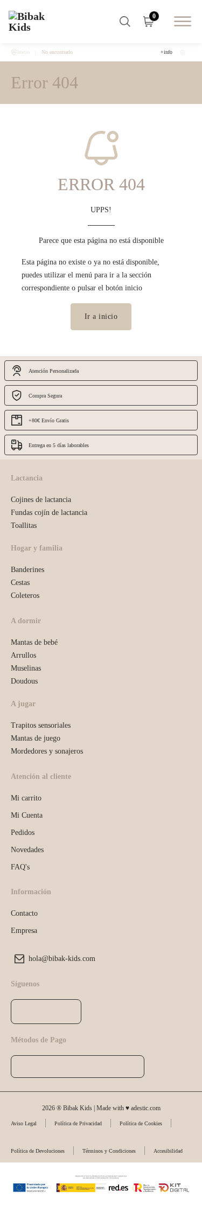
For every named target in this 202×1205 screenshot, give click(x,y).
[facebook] (25, 1011)
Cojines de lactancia (41, 499)
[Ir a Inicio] (35, 21)
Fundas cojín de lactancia (49, 512)
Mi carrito (26, 797)
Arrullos (23, 655)
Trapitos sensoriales (41, 725)
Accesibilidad (168, 1151)
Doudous (24, 681)
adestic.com (146, 1108)
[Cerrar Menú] (127, 506)
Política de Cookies (141, 1123)
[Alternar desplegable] (125, 21)
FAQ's (20, 866)
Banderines (27, 569)
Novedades (27, 849)
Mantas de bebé (34, 642)
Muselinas (26, 668)
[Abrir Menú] (182, 21)
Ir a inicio (101, 316)
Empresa (24, 930)
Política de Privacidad (78, 1123)
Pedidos (22, 832)
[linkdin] (67, 1011)
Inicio (23, 52)
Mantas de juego (35, 738)
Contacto (24, 913)
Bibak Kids (96, 506)
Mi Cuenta (27, 815)
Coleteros (25, 595)
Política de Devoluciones (38, 1151)
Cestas (20, 582)
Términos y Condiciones (109, 1151)
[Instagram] (46, 1011)
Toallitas (24, 525)
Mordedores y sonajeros (47, 751)
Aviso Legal (24, 1123)
